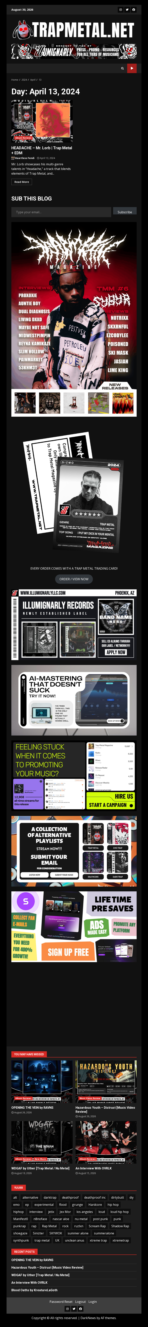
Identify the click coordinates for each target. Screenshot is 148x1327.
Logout (80, 1302)
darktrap (50, 1197)
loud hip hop (119, 1212)
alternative (30, 1197)
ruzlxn (78, 1226)
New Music (40, 1159)
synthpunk (21, 1240)
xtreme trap (98, 1240)
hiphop (18, 1212)
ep (27, 1204)
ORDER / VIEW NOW (74, 579)
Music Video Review (90, 1098)
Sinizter (38, 1233)
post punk (100, 1219)
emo (16, 1204)
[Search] (122, 68)
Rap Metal (49, 1226)
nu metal (81, 1219)
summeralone (104, 1233)
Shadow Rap (120, 1226)
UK (57, 1240)
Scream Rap (97, 1226)
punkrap (19, 1226)
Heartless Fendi (24, 158)
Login (92, 1302)
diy (132, 1197)
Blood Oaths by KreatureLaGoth (34, 1290)
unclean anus (74, 1240)
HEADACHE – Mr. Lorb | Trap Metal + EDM (42, 121)
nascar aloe (61, 1219)
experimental (44, 1204)
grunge (77, 1204)
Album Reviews (23, 138)
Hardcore (95, 1204)
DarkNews (88, 1318)
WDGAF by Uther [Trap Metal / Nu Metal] (42, 1142)
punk (117, 1219)
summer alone (78, 1233)
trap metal (42, 1240)
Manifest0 (20, 1219)
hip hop (113, 1204)
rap (33, 1226)
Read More (21, 182)
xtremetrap (121, 1240)
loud (101, 1212)
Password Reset (61, 1302)
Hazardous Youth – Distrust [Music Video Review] (106, 1081)
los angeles (85, 1212)
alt (15, 1197)
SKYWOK (56, 1233)
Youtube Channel (132, 68)
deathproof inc (95, 1197)
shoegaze (20, 1233)
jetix (51, 1212)
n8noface (40, 1219)
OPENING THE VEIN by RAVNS (42, 1081)
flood (62, 1204)
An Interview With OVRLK (106, 1142)
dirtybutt (117, 1197)
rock (65, 1226)
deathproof (70, 1197)
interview (36, 1212)
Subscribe (125, 212)
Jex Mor (65, 1212)
